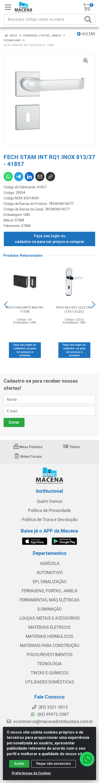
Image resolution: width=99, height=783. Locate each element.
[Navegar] (5, 304)
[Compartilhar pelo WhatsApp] (8, 176)
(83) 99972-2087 (52, 714)
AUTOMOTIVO (50, 572)
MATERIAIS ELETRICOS (49, 627)
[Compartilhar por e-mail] (39, 176)
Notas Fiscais (30, 456)
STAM (19, 220)
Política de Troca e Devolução (49, 519)
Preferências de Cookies (31, 773)
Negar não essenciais (53, 763)
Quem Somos (49, 501)
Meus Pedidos (31, 447)
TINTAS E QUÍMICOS (49, 672)
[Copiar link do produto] (50, 176)
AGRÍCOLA (49, 563)
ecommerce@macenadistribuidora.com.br (52, 721)
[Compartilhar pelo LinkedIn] (29, 176)
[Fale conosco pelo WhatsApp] (87, 759)
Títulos (74, 447)
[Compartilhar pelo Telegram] (18, 176)
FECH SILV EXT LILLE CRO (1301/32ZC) (74, 309)
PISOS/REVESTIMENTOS (50, 654)
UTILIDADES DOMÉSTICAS (49, 682)
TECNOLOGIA (49, 663)
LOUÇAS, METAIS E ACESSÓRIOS (49, 618)
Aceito (19, 763)
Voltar (88, 34)
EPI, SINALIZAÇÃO (50, 581)
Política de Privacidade (49, 510)
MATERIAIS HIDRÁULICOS (49, 636)
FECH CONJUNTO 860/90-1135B (25, 309)
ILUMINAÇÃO (49, 609)
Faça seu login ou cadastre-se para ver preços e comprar (49, 239)
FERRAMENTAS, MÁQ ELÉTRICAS (49, 600)
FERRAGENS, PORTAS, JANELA (49, 590)
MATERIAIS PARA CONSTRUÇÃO (49, 645)
